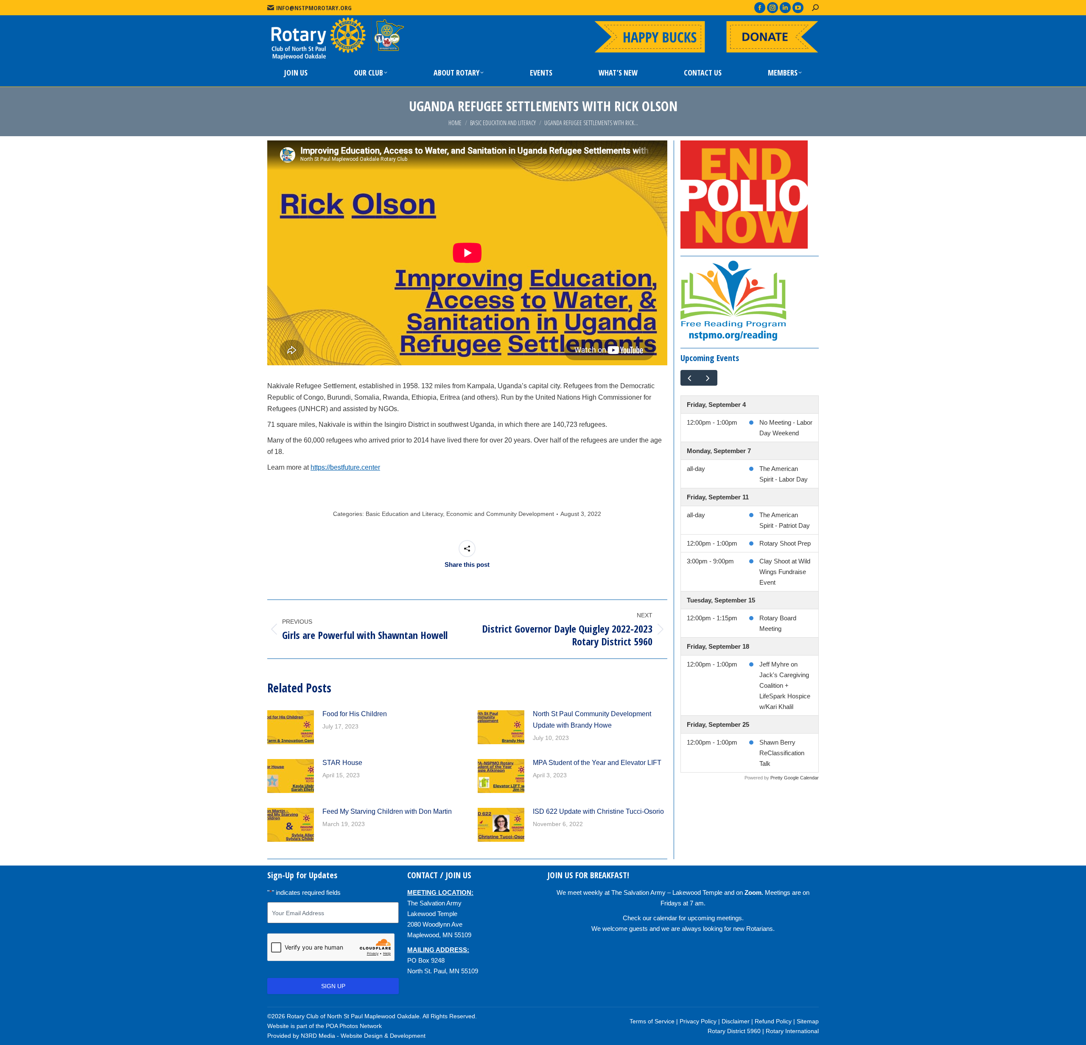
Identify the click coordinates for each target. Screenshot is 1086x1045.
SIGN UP (333, 986)
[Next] (708, 378)
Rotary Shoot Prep (785, 543)
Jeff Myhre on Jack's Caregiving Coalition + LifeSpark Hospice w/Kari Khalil (784, 685)
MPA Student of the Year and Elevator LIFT (597, 762)
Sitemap (808, 1021)
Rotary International (792, 1031)
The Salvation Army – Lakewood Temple (666, 892)
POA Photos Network (354, 1026)
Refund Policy (773, 1021)
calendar (665, 918)
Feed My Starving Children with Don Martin (387, 811)
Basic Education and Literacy (404, 513)
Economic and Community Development (500, 513)
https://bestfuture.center (345, 467)
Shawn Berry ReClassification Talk (781, 753)
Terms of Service (652, 1021)
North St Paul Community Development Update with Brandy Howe (592, 719)
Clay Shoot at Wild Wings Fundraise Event (784, 572)
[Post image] (290, 727)
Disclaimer (736, 1021)
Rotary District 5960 (734, 1031)
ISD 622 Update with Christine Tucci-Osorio (598, 811)
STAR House (342, 762)
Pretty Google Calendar (794, 777)
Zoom (753, 892)
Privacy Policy (698, 1021)
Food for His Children (354, 713)
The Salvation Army (434, 903)
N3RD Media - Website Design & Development (363, 1035)
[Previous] (689, 378)
